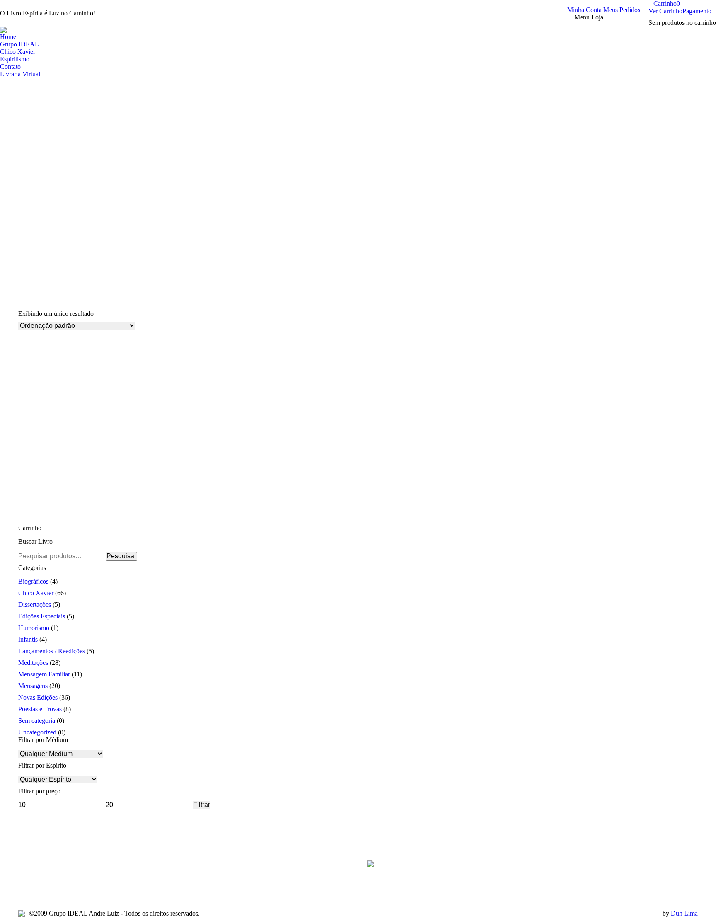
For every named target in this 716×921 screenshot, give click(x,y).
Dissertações (34, 604)
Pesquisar (121, 556)
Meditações (33, 662)
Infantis (28, 639)
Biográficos (33, 581)
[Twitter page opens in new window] (36, 887)
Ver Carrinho (665, 11)
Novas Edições (38, 697)
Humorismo (33, 627)
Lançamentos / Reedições (51, 650)
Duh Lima (684, 913)
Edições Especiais (41, 616)
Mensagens (33, 685)
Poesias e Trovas (40, 709)
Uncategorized (37, 732)
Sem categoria (36, 720)
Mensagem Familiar (44, 674)
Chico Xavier (35, 592)
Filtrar (201, 804)
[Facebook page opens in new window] (24, 887)
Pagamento (696, 11)
